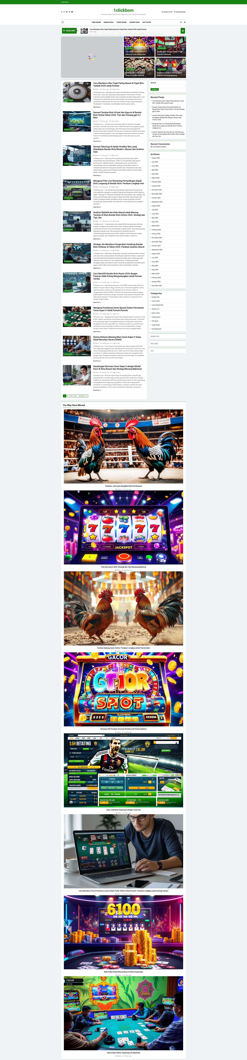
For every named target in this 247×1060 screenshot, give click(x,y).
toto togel (154, 343)
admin (97, 89)
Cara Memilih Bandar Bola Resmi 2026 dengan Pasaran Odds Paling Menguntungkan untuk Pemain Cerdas (117, 276)
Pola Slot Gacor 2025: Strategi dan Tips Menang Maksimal (123, 567)
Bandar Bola (109, 22)
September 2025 (157, 202)
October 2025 (156, 198)
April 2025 (155, 222)
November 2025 (157, 194)
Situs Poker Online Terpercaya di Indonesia (123, 1053)
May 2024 (155, 265)
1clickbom (123, 10)
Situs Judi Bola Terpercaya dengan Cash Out (123, 810)
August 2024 (156, 254)
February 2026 (156, 182)
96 (82, 396)
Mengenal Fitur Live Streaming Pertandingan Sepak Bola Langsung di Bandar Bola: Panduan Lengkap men (167, 126)
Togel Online (69, 100)
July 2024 (155, 257)
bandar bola (162, 48)
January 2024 (156, 281)
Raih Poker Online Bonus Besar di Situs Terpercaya (123, 972)
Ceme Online (96, 22)
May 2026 (155, 170)
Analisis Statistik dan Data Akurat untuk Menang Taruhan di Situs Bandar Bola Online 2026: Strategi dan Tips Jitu (119, 215)
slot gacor (129, 48)
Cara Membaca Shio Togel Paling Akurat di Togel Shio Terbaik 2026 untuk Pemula (118, 29)
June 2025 (155, 214)
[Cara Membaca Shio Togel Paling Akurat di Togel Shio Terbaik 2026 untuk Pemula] (84, 31)
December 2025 (157, 190)
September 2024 (157, 250)
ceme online (130, 69)
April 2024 (155, 270)
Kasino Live (155, 309)
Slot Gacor (146, 22)
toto (152, 351)
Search (153, 83)
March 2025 (155, 226)
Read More (96, 107)
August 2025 (156, 206)
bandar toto (155, 336)
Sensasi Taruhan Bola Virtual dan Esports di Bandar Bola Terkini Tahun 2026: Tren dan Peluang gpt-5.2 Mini (117, 115)
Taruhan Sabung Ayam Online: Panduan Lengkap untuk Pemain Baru (123, 648)
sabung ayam (162, 69)
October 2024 (156, 246)
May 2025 (155, 218)
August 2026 (156, 158)
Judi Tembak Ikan (157, 305)
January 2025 (156, 234)
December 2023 (157, 285)
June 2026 (155, 166)
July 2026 (155, 162)
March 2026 (155, 178)
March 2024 (155, 273)
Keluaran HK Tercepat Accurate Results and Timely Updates (123, 729)
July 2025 (155, 210)
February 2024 (156, 278)
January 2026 (156, 186)
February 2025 (156, 230)
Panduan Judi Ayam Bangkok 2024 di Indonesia (123, 486)
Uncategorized (156, 329)
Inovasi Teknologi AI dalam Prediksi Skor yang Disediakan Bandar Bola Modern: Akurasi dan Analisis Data (118, 149)
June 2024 (155, 262)
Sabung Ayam (134, 22)
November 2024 (157, 242)
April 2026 (155, 174)
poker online (122, 22)
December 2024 (157, 238)
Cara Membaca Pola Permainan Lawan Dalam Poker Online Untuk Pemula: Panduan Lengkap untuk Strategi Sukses (123, 891)
